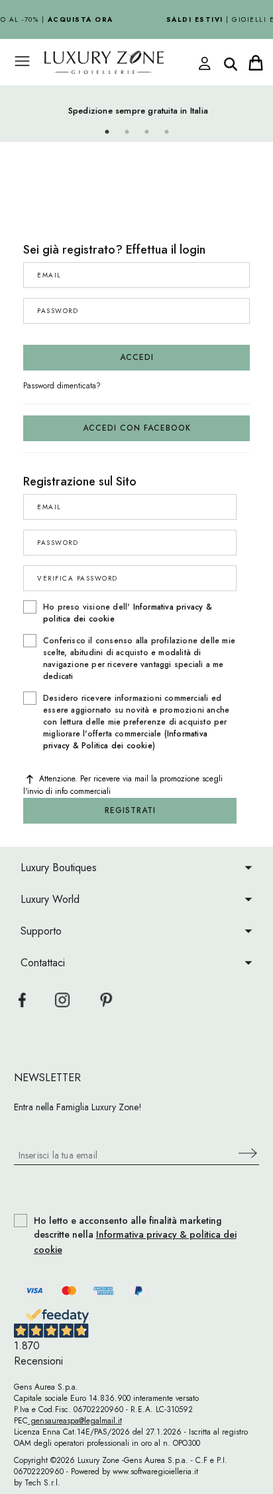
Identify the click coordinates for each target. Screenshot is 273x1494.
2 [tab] (126, 132)
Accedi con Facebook (137, 428)
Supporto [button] (41, 931)
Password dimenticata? (62, 386)
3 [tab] (146, 132)
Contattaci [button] (43, 962)
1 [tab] (106, 132)
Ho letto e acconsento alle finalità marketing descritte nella (135, 1235)
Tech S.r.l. (42, 1483)
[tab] (137, 867)
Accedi (137, 357)
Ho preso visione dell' (127, 613)
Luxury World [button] (50, 899)
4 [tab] (166, 132)
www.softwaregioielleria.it (155, 1471)
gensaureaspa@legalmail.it (75, 1421)
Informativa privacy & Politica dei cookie (125, 740)
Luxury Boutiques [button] (59, 867)
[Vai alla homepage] (123, 62)
